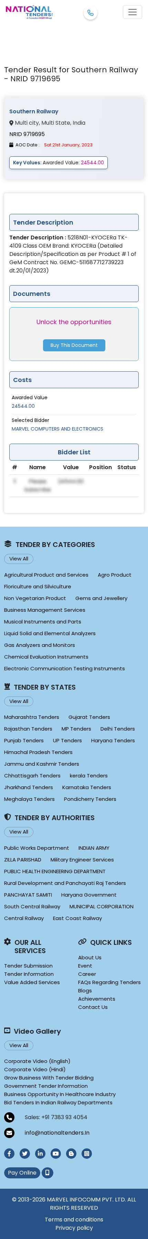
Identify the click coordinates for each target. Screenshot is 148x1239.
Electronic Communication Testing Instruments (64, 668)
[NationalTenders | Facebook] (9, 1153)
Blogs (85, 990)
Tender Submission (28, 965)
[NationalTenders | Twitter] (25, 1153)
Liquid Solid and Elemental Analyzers (50, 633)
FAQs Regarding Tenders (109, 982)
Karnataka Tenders (86, 787)
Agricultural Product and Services (46, 574)
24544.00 (23, 406)
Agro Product (114, 574)
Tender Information (29, 974)
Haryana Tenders (113, 740)
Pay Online (22, 1173)
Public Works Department (36, 847)
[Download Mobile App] (47, 1172)
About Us (90, 957)
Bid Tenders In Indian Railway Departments (58, 1102)
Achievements (96, 998)
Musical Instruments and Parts (42, 621)
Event (85, 965)
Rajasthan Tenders (28, 728)
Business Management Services (44, 609)
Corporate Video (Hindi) (35, 1069)
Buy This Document (74, 345)
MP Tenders (76, 728)
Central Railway (24, 918)
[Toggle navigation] (132, 12)
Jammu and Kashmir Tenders (41, 763)
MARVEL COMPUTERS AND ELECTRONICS (57, 428)
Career (87, 974)
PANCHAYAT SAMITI (28, 894)
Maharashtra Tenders (31, 717)
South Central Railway (32, 906)
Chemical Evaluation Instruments (46, 656)
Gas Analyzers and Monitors (39, 645)
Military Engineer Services (82, 859)
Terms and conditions (74, 1219)
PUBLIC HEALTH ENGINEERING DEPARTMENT (55, 871)
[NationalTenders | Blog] (71, 1153)
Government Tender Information (46, 1086)
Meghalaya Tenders (29, 799)
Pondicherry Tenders (90, 799)
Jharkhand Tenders (28, 787)
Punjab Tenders (24, 740)
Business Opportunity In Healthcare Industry (60, 1094)
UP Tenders (67, 740)
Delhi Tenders (118, 728)
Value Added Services (32, 982)
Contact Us (93, 1007)
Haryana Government (89, 894)
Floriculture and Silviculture (37, 586)
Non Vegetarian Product (35, 598)
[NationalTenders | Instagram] (87, 1153)
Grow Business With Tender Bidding (49, 1077)
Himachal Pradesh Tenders (38, 752)
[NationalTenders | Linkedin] (40, 1153)
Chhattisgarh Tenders (32, 775)
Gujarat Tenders (89, 717)
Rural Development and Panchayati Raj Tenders (65, 883)
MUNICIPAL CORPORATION (102, 906)
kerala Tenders (89, 775)
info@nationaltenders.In (57, 1133)
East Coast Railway (77, 918)
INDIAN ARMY (93, 847)
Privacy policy (74, 1228)
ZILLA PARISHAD (22, 859)
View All (18, 558)
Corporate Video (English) (37, 1061)
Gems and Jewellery (101, 598)
